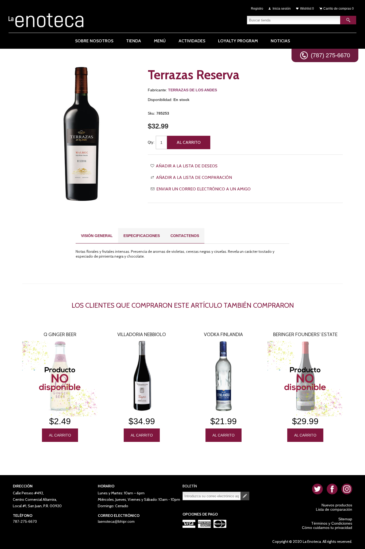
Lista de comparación (334, 509)
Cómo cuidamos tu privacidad (327, 527)
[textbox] (293, 20)
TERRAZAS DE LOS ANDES (192, 90)
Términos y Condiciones (331, 523)
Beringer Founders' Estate (305, 334)
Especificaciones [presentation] (141, 236)
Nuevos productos (336, 505)
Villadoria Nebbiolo (141, 334)
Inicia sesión (282, 8)
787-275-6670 (25, 521)
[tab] (97, 235)
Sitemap (345, 519)
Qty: (151, 142)
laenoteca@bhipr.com (116, 521)
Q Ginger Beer (60, 334)
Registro (257, 8)
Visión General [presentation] (97, 236)
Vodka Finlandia (223, 334)
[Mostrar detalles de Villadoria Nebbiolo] (141, 376)
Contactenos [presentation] (184, 236)
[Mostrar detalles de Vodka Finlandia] (223, 376)
